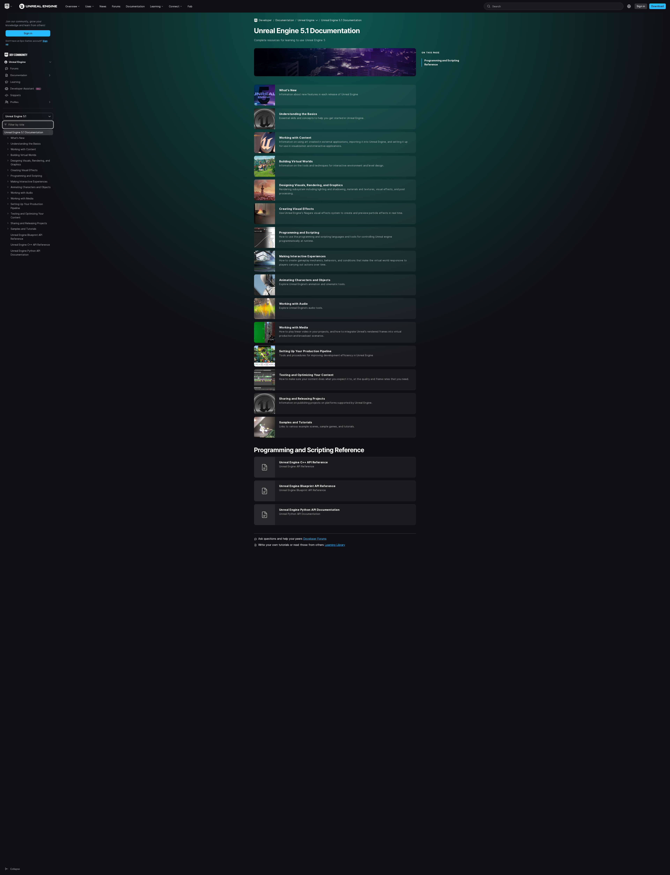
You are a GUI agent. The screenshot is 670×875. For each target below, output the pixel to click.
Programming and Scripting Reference (441, 62)
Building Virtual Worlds (23, 155)
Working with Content (23, 149)
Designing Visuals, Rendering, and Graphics (30, 162)
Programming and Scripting (26, 175)
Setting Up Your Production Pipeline (27, 206)
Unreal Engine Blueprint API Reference (26, 236)
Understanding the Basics (26, 143)
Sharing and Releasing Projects (29, 223)
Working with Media (22, 198)
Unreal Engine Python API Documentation (25, 252)
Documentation (285, 20)
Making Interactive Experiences (29, 181)
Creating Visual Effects (24, 170)
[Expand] (7, 137)
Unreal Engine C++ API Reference (30, 244)
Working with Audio (22, 192)
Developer (265, 20)
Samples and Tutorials (23, 228)
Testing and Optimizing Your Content (27, 215)
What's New (17, 137)
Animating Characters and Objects (31, 187)
